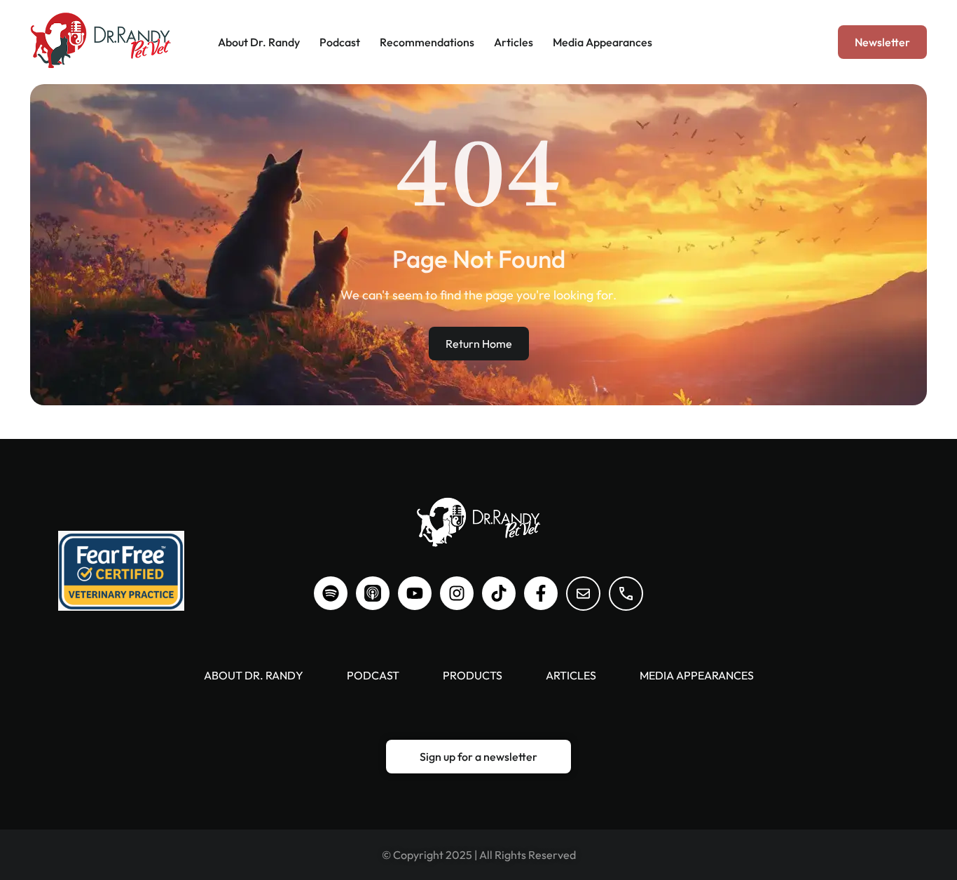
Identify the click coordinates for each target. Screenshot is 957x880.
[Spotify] (330, 593)
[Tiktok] (499, 593)
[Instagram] (457, 593)
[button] (882, 42)
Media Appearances (602, 42)
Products (472, 675)
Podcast (339, 42)
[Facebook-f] (541, 593)
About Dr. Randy (259, 42)
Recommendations (427, 42)
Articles (513, 42)
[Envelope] (583, 593)
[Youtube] (415, 593)
